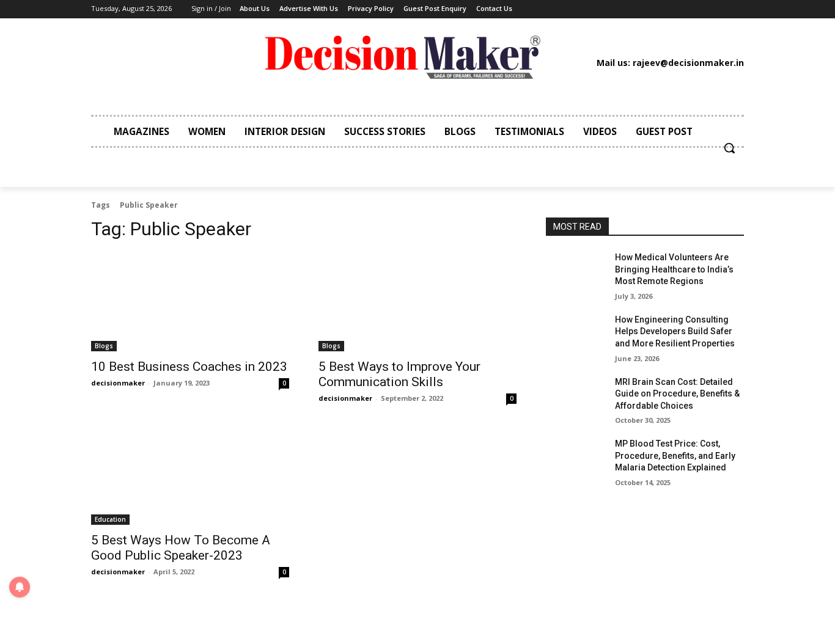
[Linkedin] (618, 9)
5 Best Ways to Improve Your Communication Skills (399, 374)
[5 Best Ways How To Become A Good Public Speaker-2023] (190, 475)
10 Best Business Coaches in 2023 (189, 366)
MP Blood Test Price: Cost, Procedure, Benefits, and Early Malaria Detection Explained (675, 455)
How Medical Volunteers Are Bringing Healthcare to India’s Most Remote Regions (674, 269)
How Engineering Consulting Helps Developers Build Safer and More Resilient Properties (675, 331)
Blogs (104, 346)
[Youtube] (674, 9)
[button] (729, 148)
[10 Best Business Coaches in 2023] (190, 301)
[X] (656, 9)
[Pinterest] (637, 9)
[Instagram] (600, 9)
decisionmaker (118, 382)
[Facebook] (581, 9)
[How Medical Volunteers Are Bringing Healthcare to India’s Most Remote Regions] (575, 272)
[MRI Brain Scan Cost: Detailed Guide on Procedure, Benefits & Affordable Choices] (575, 397)
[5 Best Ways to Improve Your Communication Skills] (417, 301)
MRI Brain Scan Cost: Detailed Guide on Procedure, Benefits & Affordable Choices (677, 394)
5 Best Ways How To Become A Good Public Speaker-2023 (180, 548)
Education (110, 519)
